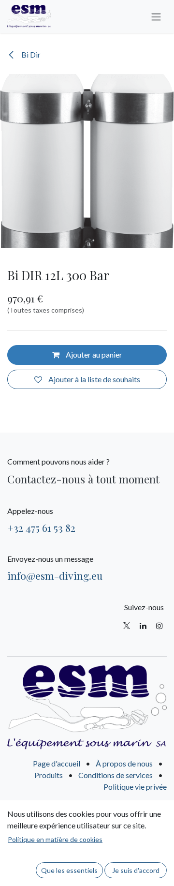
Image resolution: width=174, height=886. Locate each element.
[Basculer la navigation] (156, 16)
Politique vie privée (135, 786)
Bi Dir (30, 54)
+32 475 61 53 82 (41, 527)
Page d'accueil (56, 763)
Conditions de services (115, 775)
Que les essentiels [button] (69, 870)
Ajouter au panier (93, 354)
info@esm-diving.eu (54, 575)
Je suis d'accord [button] (136, 870)
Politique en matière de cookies (55, 839)
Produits (48, 775)
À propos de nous (124, 763)
